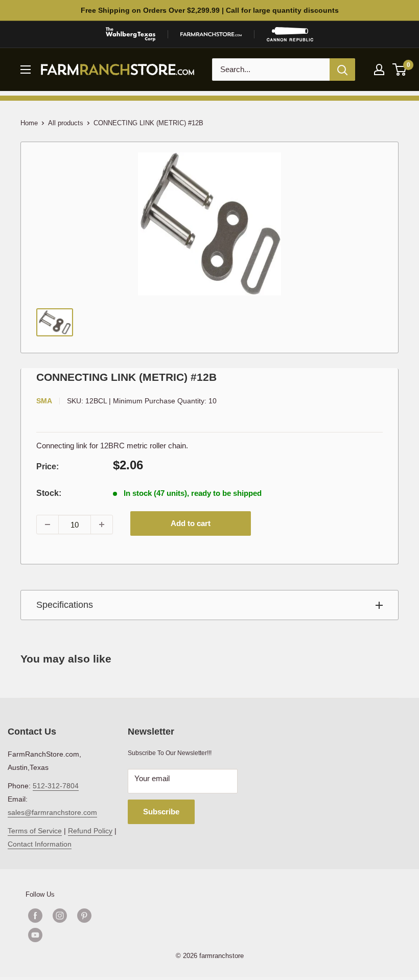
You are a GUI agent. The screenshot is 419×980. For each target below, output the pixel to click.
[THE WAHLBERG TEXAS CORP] (130, 34)
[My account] (379, 69)
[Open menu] (25, 69)
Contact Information (40, 844)
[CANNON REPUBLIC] (290, 34)
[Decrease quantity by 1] (47, 524)
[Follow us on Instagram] (60, 915)
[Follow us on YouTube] (72, 935)
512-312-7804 (56, 786)
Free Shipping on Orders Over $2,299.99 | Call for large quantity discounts (210, 10)
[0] (399, 69)
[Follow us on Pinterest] (84, 915)
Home (29, 123)
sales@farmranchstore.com (52, 812)
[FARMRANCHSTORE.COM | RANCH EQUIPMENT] (211, 34)
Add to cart (191, 523)
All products (65, 123)
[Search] (342, 69)
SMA (44, 401)
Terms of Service (35, 831)
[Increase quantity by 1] (101, 524)
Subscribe (161, 811)
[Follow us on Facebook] (35, 915)
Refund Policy (90, 831)
